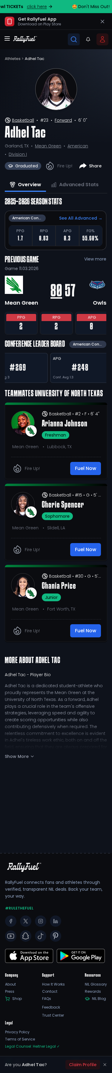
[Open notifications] (88, 39)
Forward (63, 120)
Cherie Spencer (63, 505)
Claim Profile (82, 1065)
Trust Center (53, 1015)
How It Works (53, 984)
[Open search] (74, 39)
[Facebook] (10, 921)
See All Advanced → (80, 218)
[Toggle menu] (7, 38)
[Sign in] (102, 39)
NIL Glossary (96, 984)
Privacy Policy (17, 1032)
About (10, 984)
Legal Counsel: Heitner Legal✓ (32, 1046)
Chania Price (59, 586)
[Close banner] (102, 21)
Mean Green (48, 146)
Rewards (93, 991)
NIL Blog (99, 998)
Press (9, 991)
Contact (49, 991)
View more (95, 259)
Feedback (51, 1007)
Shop (17, 998)
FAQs (46, 998)
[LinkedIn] (55, 921)
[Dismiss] (104, 1064)
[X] (25, 921)
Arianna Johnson (65, 424)
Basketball (23, 120)
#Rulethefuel (19, 908)
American (77, 146)
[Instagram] (40, 921)
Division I (18, 154)
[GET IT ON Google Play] (29, 956)
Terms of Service (20, 1039)
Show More (17, 756)
